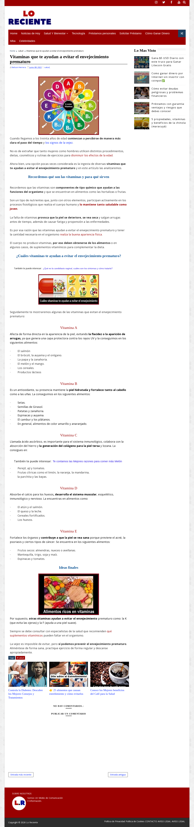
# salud (20, 657)
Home (13, 33)
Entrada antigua (118, 774)
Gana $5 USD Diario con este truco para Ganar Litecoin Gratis (168, 61)
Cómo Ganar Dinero (157, 33)
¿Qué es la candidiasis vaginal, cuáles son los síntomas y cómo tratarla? (78, 268)
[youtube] (179, 2)
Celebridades (27, 40)
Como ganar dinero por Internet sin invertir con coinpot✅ (168, 77)
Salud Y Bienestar (55, 33)
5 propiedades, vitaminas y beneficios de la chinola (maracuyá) (169, 122)
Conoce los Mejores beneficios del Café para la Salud (107, 692)
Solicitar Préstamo (130, 33)
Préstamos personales (102, 33)
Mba (12, 40)
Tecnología (78, 33)
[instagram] (156, 2)
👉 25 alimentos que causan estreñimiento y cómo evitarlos (66, 692)
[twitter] (163, 2)
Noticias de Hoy (30, 33)
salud (20, 50)
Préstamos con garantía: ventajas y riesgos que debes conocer (168, 107)
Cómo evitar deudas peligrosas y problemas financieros (167, 92)
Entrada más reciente (20, 774)
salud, (47, 67)
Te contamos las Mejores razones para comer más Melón (87, 461)
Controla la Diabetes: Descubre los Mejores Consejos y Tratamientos (25, 694)
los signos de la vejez (59, 142)
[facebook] (171, 2)
